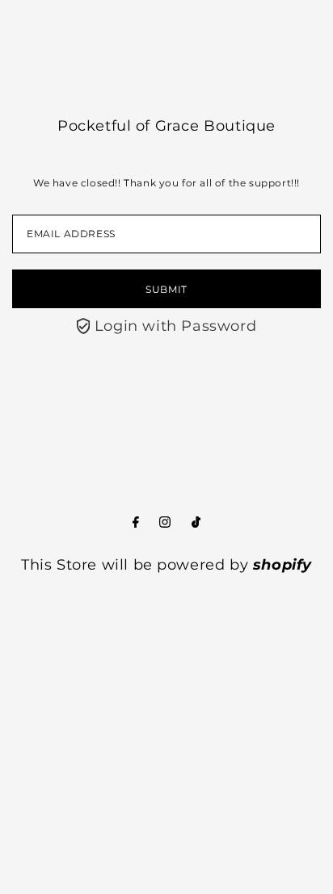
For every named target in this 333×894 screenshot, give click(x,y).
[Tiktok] (196, 523)
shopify (282, 565)
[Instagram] (165, 523)
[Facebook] (136, 523)
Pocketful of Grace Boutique (166, 126)
